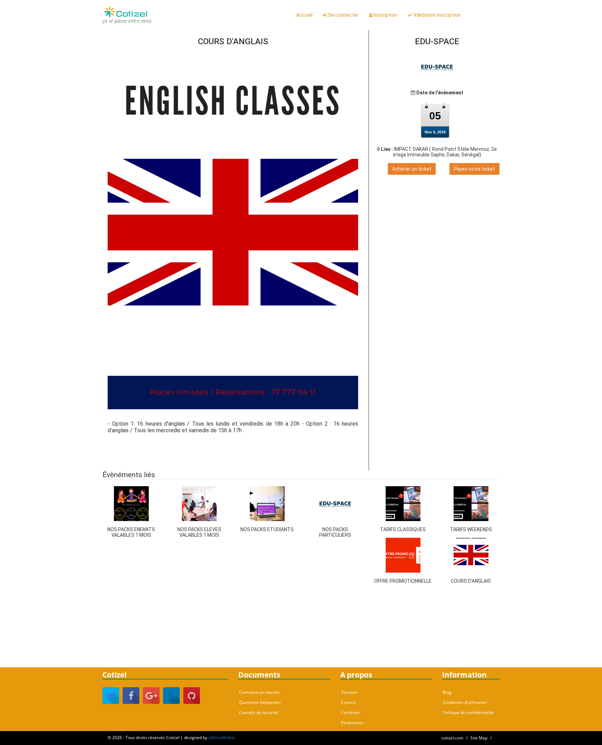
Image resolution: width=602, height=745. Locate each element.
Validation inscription (436, 15)
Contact (348, 702)
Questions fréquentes (260, 702)
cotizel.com (452, 738)
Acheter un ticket (411, 169)
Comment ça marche (259, 692)
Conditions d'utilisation (465, 702)
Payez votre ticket (474, 169)
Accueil (304, 15)
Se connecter (342, 15)
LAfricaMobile (221, 737)
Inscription (384, 15)
